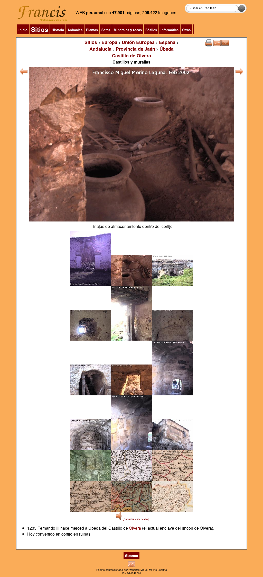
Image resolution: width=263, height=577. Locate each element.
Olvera (135, 528)
